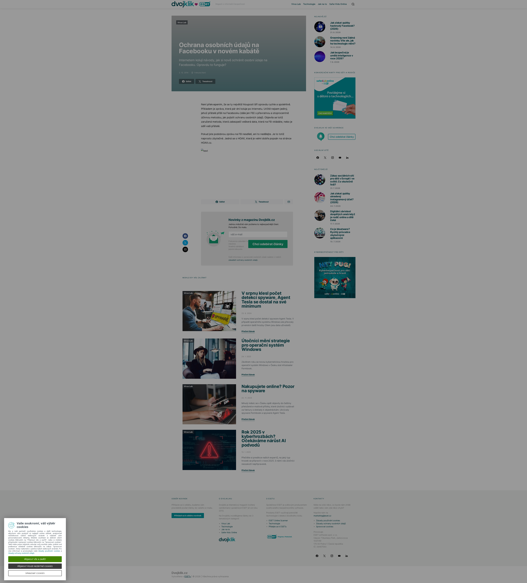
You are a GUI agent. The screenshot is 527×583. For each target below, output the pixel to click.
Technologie (309, 4)
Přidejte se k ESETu (277, 526)
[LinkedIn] (347, 157)
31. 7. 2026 (335, 188)
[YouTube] (340, 157)
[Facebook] (317, 157)
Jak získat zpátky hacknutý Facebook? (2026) (342, 25)
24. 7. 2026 (335, 206)
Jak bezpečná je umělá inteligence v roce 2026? (341, 55)
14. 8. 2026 (335, 47)
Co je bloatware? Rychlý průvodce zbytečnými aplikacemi (340, 233)
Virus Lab (296, 4)
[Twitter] (325, 157)
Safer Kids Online (338, 4)
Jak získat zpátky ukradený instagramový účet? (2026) (342, 198)
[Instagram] (332, 157)
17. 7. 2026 (335, 224)
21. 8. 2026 (335, 32)
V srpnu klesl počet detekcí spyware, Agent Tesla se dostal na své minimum (266, 299)
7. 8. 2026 (334, 62)
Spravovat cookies (324, 526)
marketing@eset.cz (322, 516)
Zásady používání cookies (328, 520)
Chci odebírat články (268, 244)
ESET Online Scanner (278, 520)
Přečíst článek (248, 331)
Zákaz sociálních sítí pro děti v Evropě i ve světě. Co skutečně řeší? (342, 180)
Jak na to (322, 4)
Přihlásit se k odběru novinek (187, 515)
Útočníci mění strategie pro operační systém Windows (266, 345)
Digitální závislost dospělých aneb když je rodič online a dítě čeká (342, 216)
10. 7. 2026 (335, 241)
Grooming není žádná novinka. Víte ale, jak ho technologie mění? (342, 40)
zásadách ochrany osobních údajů (243, 260)
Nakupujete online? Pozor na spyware (268, 388)
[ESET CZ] (280, 536)
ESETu (187, 576)
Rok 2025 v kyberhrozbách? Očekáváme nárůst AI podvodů (264, 438)
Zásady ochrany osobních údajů (331, 523)
